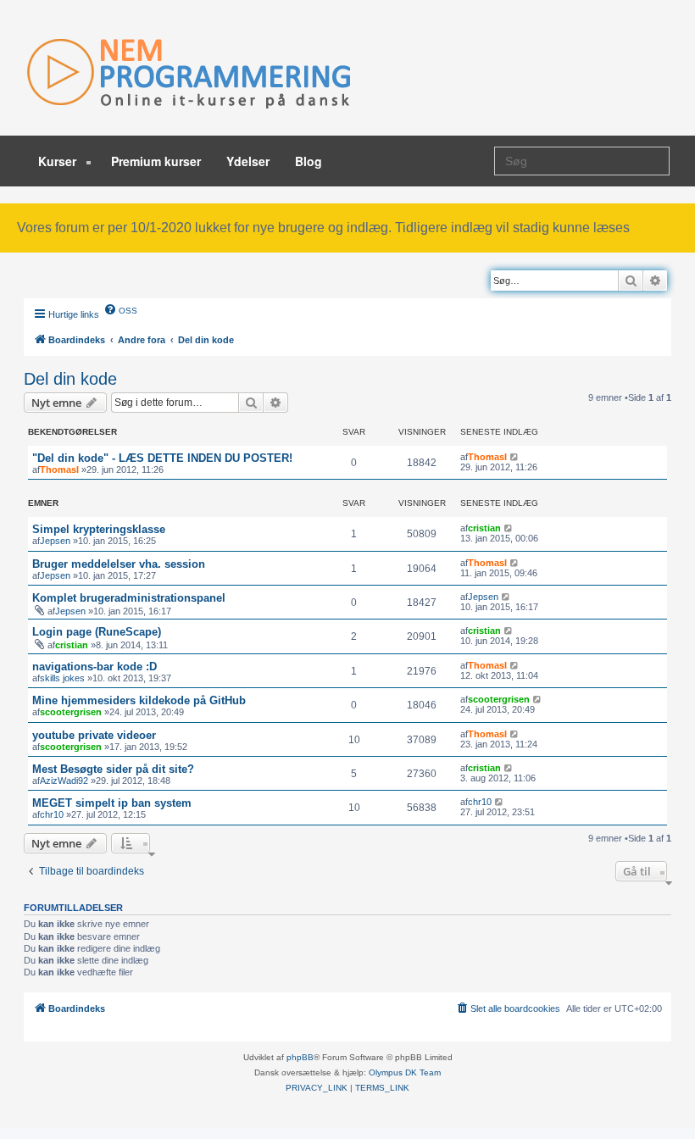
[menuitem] (120, 309)
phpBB (300, 1057)
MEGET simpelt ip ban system (112, 803)
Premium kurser (156, 161)
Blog (308, 161)
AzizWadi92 (64, 780)
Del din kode (70, 378)
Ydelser (248, 161)
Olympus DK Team (405, 1072)
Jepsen (55, 541)
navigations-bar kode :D (94, 666)
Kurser (59, 161)
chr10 (52, 814)
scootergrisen (71, 712)
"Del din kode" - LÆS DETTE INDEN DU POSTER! (162, 458)
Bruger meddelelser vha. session (118, 564)
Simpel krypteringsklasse (98, 529)
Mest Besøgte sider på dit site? (113, 769)
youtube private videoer (94, 735)
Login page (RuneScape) (96, 631)
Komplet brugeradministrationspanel (128, 598)
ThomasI (59, 469)
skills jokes (62, 678)
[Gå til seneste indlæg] (514, 457)
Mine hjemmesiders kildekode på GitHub (139, 700)
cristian (484, 528)
